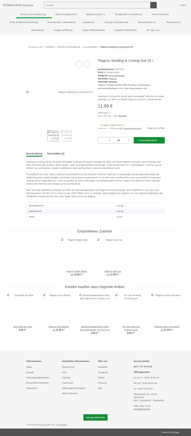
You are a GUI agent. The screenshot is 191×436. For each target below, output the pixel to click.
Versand (122, 115)
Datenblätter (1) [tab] (55, 153)
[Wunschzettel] (170, 5)
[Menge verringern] (101, 140)
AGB (64, 372)
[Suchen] (153, 5)
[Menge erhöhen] (125, 140)
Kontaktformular (142, 409)
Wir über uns (153, 30)
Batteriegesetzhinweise (73, 388)
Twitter (101, 377)
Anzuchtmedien (117, 75)
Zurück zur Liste (36, 47)
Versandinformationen (37, 382)
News (29, 367)
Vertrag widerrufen (95, 417)
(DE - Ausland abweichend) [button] (130, 128)
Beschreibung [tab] (34, 153)
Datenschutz (68, 367)
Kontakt (30, 372)
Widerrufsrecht (69, 393)
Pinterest (102, 382)
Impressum (67, 382)
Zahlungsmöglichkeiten (38, 377)
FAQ (100, 388)
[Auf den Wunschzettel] (87, 64)
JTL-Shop (175, 432)
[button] (164, 5)
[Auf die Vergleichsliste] (79, 64)
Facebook (102, 367)
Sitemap (66, 377)
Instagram (103, 372)
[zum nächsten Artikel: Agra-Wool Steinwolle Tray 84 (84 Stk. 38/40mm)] (161, 47)
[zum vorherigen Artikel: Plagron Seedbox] (155, 47)
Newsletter (31, 388)
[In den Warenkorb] (28, 57)
